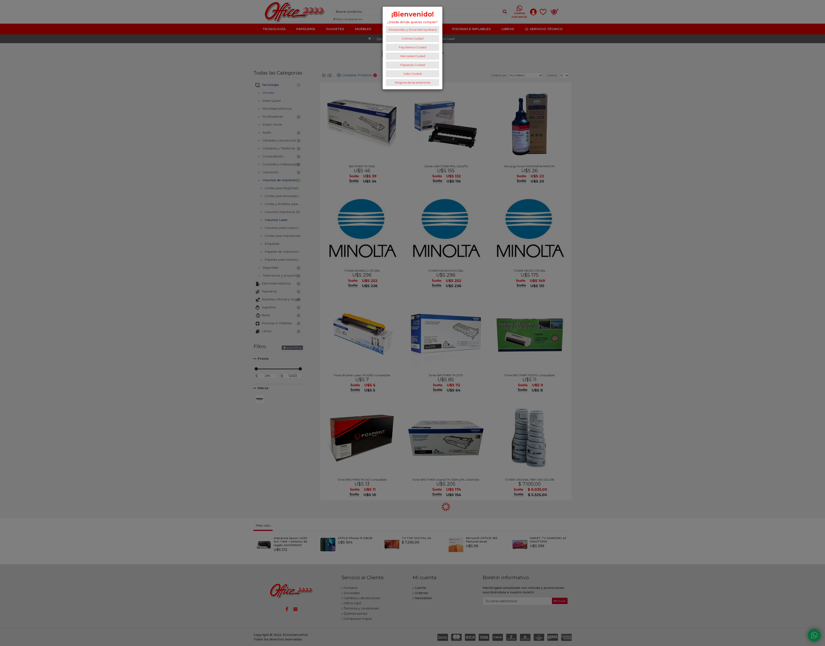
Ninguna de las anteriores (412, 82)
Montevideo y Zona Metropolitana (413, 29)
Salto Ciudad (412, 73)
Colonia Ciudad (412, 38)
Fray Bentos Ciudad (412, 47)
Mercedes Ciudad (412, 56)
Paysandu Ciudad (412, 65)
